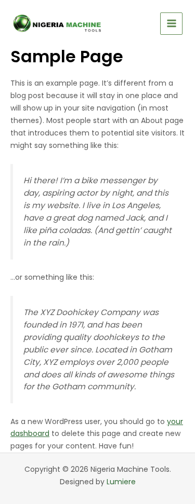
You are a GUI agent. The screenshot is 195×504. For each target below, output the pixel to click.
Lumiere (121, 481)
